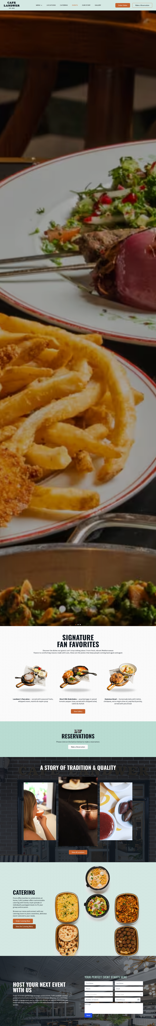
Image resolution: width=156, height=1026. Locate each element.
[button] (75, 624)
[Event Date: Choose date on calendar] (138, 999)
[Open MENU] (41, 5)
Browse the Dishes (30, 327)
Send (88, 1015)
